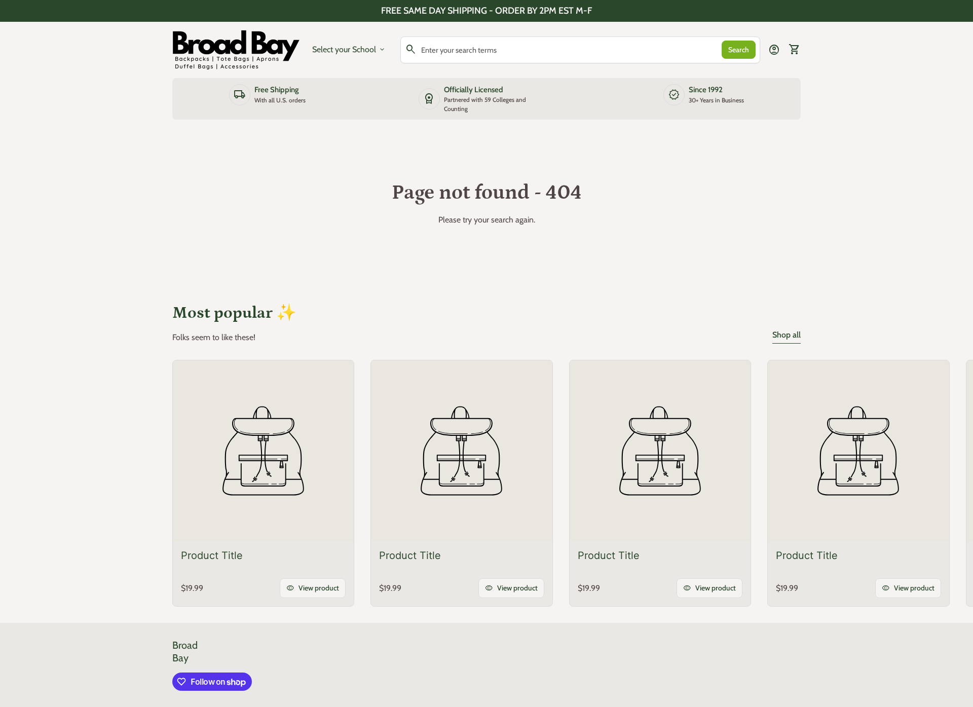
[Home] (236, 49)
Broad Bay (185, 651)
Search (738, 49)
